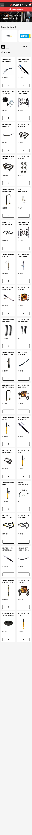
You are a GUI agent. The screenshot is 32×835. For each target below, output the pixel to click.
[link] (8, 69)
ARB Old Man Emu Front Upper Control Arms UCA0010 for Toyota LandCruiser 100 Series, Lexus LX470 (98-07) (24, 516)
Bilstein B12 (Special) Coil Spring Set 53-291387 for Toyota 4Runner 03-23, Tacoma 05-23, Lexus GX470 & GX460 (8, 451)
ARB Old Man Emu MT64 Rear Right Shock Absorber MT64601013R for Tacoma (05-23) (8, 582)
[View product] (8, 85)
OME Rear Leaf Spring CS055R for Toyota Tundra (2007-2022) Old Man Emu (23, 549)
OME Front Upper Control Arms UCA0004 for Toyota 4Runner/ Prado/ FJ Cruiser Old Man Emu (8, 158)
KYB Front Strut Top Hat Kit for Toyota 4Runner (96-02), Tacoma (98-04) (8, 614)
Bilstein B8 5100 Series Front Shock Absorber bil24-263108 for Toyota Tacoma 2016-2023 (23, 256)
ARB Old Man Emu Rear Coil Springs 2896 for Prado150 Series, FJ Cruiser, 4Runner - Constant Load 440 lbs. (24, 386)
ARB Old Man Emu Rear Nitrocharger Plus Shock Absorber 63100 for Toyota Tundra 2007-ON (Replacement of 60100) (8, 484)
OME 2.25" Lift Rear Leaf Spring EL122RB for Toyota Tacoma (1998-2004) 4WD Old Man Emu (23, 353)
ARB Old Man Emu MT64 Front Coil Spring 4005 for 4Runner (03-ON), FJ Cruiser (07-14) (24, 321)
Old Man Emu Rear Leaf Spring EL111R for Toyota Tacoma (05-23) (7, 60)
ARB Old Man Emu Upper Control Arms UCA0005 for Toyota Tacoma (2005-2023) (24, 125)
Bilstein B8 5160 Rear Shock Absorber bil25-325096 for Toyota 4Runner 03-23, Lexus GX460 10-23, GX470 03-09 (23, 419)
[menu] (2, 4)
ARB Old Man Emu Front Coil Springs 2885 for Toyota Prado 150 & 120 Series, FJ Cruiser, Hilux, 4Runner (8, 321)
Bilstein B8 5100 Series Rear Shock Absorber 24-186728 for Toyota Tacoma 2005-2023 (8, 288)
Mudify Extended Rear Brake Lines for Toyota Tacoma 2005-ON (23, 484)
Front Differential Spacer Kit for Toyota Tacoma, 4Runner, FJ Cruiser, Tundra (23, 190)
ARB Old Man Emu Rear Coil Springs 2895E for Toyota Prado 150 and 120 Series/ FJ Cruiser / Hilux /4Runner (24, 158)
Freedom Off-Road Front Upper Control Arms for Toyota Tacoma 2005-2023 (8, 223)
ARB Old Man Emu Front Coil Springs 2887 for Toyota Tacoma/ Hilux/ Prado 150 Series (24, 582)
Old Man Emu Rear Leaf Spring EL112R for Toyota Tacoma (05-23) (7, 125)
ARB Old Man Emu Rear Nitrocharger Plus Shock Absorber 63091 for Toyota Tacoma (24, 451)
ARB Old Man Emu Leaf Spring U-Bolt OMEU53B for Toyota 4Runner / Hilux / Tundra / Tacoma (8, 386)
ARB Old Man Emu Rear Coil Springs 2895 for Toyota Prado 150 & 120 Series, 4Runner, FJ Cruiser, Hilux (24, 288)
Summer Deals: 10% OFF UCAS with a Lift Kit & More (16, 1)
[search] (23, 5)
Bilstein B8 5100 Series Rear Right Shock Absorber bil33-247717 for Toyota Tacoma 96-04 (8, 549)
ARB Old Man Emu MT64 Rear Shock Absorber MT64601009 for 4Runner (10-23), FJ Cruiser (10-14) (8, 353)
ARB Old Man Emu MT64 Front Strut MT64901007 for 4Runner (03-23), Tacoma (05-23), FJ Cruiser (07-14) (8, 256)
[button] (30, 5)
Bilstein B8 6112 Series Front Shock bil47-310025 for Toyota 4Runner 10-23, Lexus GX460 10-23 (23, 223)
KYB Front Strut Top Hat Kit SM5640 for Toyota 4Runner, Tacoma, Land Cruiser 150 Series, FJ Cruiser (8, 93)
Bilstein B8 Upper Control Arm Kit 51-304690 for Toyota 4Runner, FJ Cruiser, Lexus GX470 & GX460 (8, 516)
